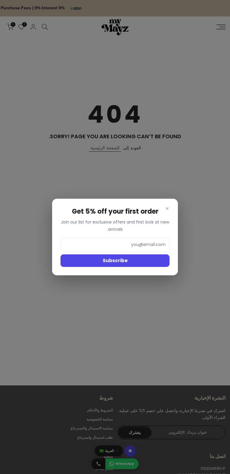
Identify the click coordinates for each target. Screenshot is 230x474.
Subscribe (115, 260)
